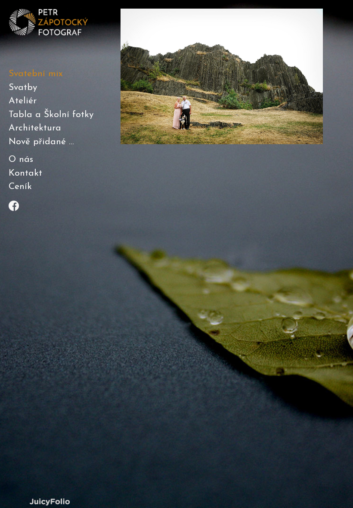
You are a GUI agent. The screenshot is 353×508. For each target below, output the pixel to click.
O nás (21, 159)
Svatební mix (36, 73)
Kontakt (25, 173)
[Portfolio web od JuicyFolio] (49, 502)
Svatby (23, 87)
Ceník (20, 186)
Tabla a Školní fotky (51, 114)
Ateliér (23, 100)
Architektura (35, 128)
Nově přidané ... (41, 141)
